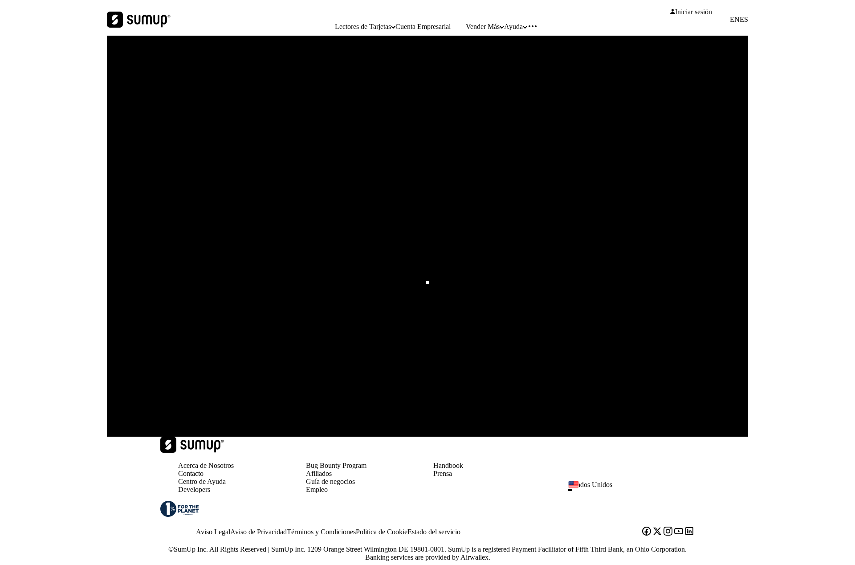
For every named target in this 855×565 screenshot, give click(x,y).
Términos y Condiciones (321, 532)
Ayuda (513, 26)
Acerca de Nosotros (206, 465)
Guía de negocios (330, 481)
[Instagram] (668, 532)
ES (744, 19)
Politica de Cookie (381, 532)
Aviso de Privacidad (258, 532)
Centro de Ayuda (202, 481)
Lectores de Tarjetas (363, 26)
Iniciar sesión (693, 12)
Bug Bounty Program (336, 465)
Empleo (317, 489)
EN (735, 19)
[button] (635, 490)
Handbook (448, 465)
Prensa (442, 473)
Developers (194, 489)
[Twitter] (657, 532)
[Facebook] (646, 532)
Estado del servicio (433, 532)
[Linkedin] (689, 532)
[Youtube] (678, 532)
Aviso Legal (213, 532)
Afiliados (319, 473)
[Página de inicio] (192, 450)
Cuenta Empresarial (423, 26)
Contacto (191, 473)
